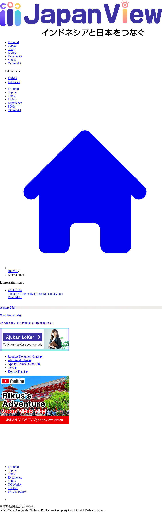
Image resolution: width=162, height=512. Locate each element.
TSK (12, 367)
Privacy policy (17, 491)
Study (11, 49)
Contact (13, 488)
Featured (13, 42)
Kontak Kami (18, 371)
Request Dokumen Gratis (25, 356)
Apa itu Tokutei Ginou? (24, 364)
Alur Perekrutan (19, 360)
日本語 (12, 78)
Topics (12, 45)
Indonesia (14, 82)
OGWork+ (14, 63)
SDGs (12, 59)
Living (12, 52)
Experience (15, 56)
